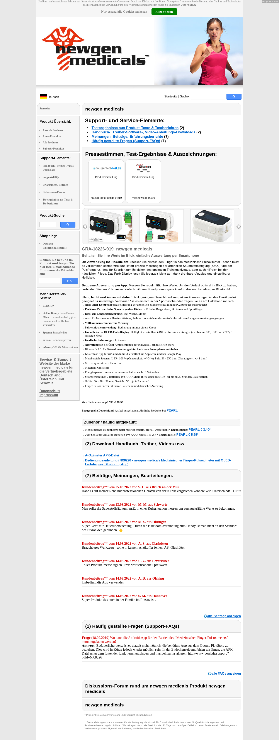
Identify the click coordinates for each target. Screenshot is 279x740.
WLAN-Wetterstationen (60, 347)
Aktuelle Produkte (53, 130)
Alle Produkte (50, 142)
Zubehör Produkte (53, 148)
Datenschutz (188, 4)
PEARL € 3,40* (200, 429)
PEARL (172, 410)
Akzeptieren (164, 11)
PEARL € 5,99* (187, 434)
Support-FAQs (51, 177)
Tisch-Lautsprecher (57, 340)
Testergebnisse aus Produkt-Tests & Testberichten (135, 128)
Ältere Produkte (52, 136)
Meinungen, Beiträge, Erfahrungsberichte (127, 136)
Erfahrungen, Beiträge (55, 184)
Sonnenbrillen (55, 332)
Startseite (170, 96)
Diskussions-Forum (54, 192)
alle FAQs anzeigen (226, 673)
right (238, 227)
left (85, 227)
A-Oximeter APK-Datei (102, 455)
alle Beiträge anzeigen (224, 616)
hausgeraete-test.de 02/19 (106, 197)
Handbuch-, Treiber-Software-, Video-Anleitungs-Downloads (143, 132)
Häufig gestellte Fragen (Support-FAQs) (126, 141)
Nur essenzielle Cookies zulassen (124, 11)
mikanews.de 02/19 (143, 197)
